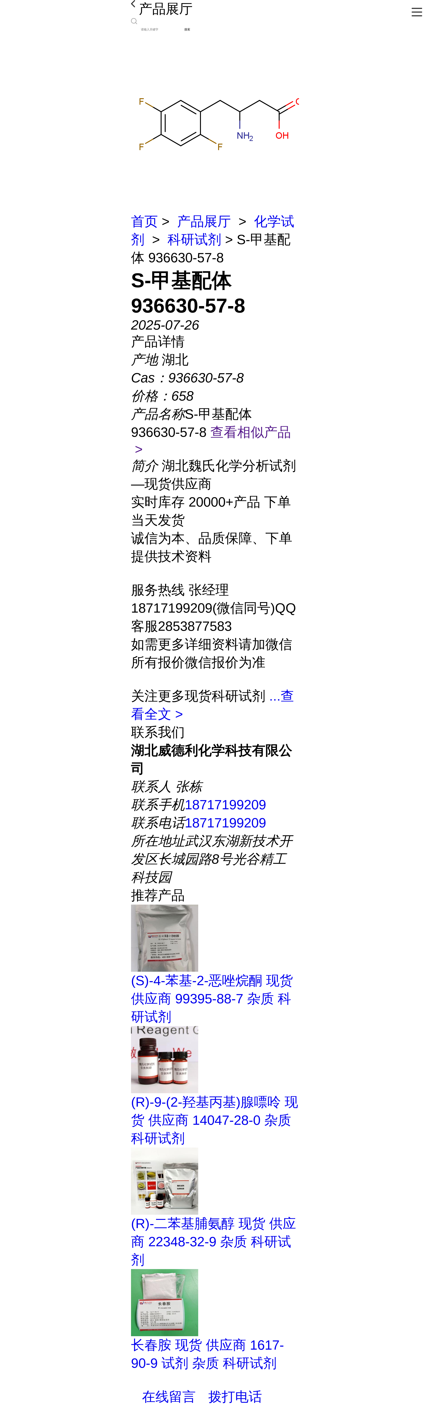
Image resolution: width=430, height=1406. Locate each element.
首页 (144, 221)
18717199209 (225, 804)
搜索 (187, 29)
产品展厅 (204, 221)
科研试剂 (194, 239)
